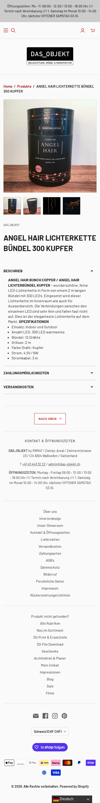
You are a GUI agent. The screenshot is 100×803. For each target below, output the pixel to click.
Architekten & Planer (50, 658)
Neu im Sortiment (50, 630)
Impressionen (50, 672)
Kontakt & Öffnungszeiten (50, 532)
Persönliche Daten (50, 581)
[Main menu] (5, 30)
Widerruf (50, 574)
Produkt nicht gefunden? (50, 616)
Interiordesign (50, 518)
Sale (50, 686)
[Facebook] (45, 716)
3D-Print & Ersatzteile (50, 637)
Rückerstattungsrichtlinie (50, 595)
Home (7, 86)
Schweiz (47, 731)
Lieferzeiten (50, 539)
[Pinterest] (64, 716)
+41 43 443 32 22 (34, 464)
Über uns (50, 511)
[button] (50, 270)
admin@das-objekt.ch (64, 464)
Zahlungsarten (50, 553)
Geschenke (50, 651)
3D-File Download (50, 644)
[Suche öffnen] (13, 30)
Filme (50, 693)
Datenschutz (50, 567)
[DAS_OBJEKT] (50, 55)
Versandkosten (50, 546)
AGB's (50, 560)
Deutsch (66, 799)
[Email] (36, 716)
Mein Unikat (50, 665)
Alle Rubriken (50, 623)
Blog (50, 679)
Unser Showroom (50, 525)
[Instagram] (55, 716)
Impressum (50, 588)
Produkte (24, 86)
